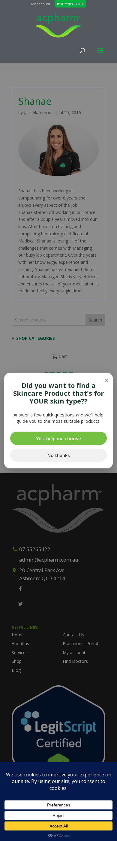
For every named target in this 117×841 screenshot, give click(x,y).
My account (40, 4)
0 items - (72, 4)
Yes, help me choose (58, 438)
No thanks (58, 455)
